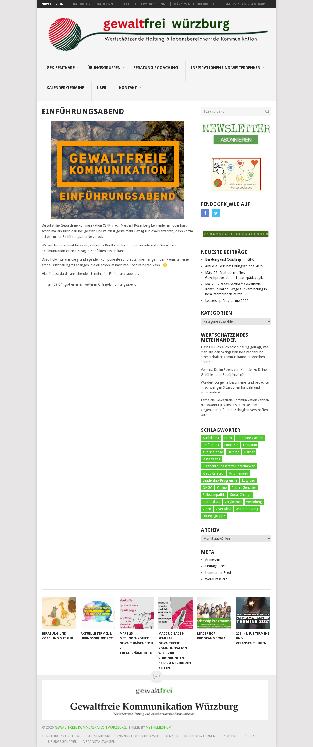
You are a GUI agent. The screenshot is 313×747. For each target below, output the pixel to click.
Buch (228, 438)
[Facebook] (205, 213)
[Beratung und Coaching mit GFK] (59, 613)
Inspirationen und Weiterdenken (225, 67)
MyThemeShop (158, 727)
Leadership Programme (220, 480)
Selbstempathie (214, 495)
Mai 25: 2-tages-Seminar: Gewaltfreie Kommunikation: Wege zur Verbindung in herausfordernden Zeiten (236, 289)
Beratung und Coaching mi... (93, 4)
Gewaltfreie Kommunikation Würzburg (90, 727)
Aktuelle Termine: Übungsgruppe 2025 (234, 266)
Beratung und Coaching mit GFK (229, 259)
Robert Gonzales (243, 488)
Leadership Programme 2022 (226, 301)
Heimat (249, 452)
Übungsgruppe (214, 516)
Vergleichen (233, 502)
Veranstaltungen (99, 742)
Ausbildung (211, 438)
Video (207, 509)
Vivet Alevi (223, 509)
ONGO (207, 488)
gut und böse (213, 452)
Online (222, 488)
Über (101, 88)
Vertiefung (254, 502)
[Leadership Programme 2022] (214, 613)
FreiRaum (250, 445)
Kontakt (128, 88)
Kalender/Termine (65, 88)
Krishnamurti (238, 473)
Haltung (233, 452)
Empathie (231, 445)
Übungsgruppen (104, 67)
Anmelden (212, 559)
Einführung (211, 445)
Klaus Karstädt (213, 473)
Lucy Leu (248, 480)
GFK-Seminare (61, 67)
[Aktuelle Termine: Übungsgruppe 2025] (98, 613)
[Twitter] (216, 213)
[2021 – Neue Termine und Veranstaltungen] (253, 613)
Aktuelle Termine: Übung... (145, 4)
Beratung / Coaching (155, 67)
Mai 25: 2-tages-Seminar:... (246, 4)
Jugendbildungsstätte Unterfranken (229, 466)
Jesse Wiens (211, 459)
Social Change (240, 495)
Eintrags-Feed (215, 566)
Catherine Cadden (249, 438)
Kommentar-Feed (218, 573)
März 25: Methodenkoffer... (196, 4)
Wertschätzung (247, 509)
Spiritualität (211, 502)
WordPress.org (216, 579)
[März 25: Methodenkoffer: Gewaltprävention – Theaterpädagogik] (137, 613)
